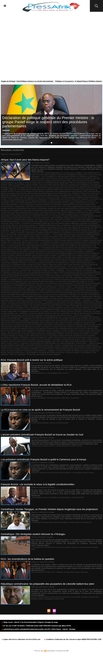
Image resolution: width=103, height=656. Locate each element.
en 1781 (17, 236)
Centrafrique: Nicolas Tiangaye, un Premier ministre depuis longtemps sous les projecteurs (49, 509)
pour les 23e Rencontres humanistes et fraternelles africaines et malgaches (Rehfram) (58, 324)
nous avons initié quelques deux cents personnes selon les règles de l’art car (59, 321)
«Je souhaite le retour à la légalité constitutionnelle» (51, 497)
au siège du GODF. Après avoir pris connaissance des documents (70, 190)
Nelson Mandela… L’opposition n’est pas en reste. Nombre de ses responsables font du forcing (44, 319)
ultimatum (84, 572)
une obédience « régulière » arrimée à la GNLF (52, 351)
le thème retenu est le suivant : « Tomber (16, 298)
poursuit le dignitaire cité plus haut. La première (24, 326)
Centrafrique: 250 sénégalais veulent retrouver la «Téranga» (33, 534)
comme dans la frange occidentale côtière (17, 212)
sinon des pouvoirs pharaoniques (80, 338)
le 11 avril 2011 (59, 285)
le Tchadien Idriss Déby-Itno (89, 296)
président (65, 446)
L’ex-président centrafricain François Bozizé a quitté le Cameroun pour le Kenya (43, 459)
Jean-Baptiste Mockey (91, 272)
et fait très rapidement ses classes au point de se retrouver (37, 250)
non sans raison (95, 319)
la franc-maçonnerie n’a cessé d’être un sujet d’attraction (78, 283)
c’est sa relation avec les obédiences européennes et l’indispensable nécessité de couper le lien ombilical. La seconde (53, 199)
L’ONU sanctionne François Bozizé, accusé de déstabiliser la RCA (36, 385)
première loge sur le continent (87, 326)
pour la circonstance (16, 324)
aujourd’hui (49, 191)
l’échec (56, 274)
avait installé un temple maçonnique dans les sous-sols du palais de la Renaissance (50, 192)
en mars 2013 (61, 238)
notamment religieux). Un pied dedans (15, 321)
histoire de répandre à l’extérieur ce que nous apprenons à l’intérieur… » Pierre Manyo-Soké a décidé (50, 260)
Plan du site (38, 651)
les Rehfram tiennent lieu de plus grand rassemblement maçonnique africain (37, 304)
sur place (4, 341)
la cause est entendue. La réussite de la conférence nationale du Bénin (50, 280)
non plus (84, 319)
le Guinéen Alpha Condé (45, 296)
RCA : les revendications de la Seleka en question (27, 559)
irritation (47, 572)
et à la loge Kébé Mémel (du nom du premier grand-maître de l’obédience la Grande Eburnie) (57, 246)
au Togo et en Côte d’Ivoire (34, 191)
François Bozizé (7, 257)
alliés (69, 180)
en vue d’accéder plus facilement (20, 244)
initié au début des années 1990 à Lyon (57, 265)
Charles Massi (84, 208)
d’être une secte (50, 214)
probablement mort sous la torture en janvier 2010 (78, 328)
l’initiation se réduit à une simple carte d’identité (54, 276)
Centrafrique (36, 522)
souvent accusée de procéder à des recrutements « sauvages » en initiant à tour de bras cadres (49, 339)
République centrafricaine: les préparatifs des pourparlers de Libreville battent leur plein (47, 584)
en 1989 (24, 236)
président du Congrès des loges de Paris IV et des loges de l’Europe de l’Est (29, 328)
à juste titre (92, 177)
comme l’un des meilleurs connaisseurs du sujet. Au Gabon (77, 212)
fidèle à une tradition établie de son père (82, 255)
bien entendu (29, 197)
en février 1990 (69, 236)
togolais (48, 341)
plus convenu (60, 323)
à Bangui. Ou (81, 175)
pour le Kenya (88, 473)
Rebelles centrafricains (90, 597)
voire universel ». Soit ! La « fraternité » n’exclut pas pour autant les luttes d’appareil (48, 353)
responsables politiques (55, 334)
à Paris (60, 178)
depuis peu (46, 223)
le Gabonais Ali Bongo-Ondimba (23, 296)
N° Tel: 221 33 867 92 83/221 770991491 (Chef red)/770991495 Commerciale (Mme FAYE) (37, 626)
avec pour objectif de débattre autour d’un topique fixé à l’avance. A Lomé (59, 195)
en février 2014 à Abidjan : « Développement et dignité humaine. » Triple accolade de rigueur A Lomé (49, 237)
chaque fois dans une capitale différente (63, 208)
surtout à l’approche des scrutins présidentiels (26, 341)
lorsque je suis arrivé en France (13, 309)
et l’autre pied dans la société (71, 250)
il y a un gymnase (15, 265)
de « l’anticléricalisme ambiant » (22, 220)
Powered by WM (63, 651)
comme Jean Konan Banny (44, 212)
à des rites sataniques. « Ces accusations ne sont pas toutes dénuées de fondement (66, 176)
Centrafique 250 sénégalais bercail (44, 547)
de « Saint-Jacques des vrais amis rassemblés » (54, 220)
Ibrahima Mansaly (38, 388)
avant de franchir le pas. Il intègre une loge (69, 193)
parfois (42, 323)
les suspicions (96, 308)
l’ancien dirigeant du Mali (10, 274)
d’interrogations (88, 216)
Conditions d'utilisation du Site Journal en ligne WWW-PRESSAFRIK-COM (73, 639)
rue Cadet (93, 334)
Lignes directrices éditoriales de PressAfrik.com (21, 639)
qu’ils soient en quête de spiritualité (31, 330)
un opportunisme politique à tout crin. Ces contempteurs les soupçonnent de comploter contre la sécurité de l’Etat (49, 346)
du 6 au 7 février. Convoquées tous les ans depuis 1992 (30, 229)
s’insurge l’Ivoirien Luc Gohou (12, 336)
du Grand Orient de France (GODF (64, 229)
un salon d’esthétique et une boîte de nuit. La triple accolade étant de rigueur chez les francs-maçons (59, 349)
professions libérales (9, 330)
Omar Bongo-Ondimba (30, 323)
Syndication (51, 651)
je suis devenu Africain (73, 272)
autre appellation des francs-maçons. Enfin (70, 191)
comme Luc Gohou (8, 214)
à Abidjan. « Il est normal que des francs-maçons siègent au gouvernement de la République (65, 174)
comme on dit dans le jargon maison (29, 214)
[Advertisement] (51, 45)
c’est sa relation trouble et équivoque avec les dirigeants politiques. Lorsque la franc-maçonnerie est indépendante (51, 200)
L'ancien (58, 446)
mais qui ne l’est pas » (64, 315)
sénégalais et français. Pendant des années (36, 338)
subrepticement (93, 339)
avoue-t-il (91, 195)
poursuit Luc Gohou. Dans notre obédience (59, 326)
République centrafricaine (54, 599)
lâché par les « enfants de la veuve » (39, 285)
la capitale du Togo (15, 280)
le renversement (62, 423)
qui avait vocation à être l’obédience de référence (26, 332)
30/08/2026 (6, 130)
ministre (75, 547)
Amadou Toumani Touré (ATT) (57, 184)
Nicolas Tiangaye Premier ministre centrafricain (73, 522)
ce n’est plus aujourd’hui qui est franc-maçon (79, 206)
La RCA (52, 423)
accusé (34, 398)
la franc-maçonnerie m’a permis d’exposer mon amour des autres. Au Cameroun (47, 282)
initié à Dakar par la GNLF (32, 265)
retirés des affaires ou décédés (77, 334)
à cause (90, 175)
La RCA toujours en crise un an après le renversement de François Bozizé (40, 409)
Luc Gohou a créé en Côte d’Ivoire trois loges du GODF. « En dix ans (65, 311)
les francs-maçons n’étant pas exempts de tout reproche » (71, 298)
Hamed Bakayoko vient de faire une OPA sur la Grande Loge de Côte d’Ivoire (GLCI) (50, 259)
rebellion (59, 572)
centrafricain (36, 446)
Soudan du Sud (76, 446)
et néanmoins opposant (37, 251)
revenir (65, 373)
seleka (77, 572)
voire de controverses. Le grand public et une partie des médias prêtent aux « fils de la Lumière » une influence (49, 353)
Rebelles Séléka (37, 599)
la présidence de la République (12, 285)
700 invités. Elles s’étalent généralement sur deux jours (52, 173)
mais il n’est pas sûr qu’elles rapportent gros (39, 315)
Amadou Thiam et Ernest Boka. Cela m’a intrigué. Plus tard (23, 184)
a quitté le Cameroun (39, 473)
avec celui (90, 193)
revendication (68, 572)
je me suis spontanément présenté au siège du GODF (44, 272)
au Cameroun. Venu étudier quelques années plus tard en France (50, 188)
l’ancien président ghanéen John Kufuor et (36, 274)
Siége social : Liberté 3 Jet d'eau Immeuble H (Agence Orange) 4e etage (30, 622)
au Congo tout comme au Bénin (88, 188)
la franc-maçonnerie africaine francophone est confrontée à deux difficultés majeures (54, 281)
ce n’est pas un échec (53, 206)
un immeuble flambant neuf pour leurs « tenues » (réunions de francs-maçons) (54, 345)
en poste (70, 238)
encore (36, 244)
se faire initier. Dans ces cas (35, 336)
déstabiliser (42, 398)
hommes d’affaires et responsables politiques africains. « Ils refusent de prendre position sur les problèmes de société (47, 262)
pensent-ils (50, 323)
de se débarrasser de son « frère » (47, 221)
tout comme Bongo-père (65, 343)
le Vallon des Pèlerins (40, 298)
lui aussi (33, 313)
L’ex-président (76, 473)
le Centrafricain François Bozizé (78, 285)
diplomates (75, 223)
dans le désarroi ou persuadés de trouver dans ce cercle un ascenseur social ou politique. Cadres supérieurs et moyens (50, 217)
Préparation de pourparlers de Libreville (65, 597)
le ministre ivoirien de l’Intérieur (67, 296)
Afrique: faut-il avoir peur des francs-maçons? (25, 159)
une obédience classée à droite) (83, 351)
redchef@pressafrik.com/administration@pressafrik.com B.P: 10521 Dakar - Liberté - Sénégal (39, 629)
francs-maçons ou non (22, 257)
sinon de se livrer (60, 338)
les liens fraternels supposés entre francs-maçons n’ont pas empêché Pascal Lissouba (51, 299)
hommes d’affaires (68, 261)
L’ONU (62, 398)
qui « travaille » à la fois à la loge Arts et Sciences (67, 330)
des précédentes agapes (60, 223)
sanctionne (74, 398)
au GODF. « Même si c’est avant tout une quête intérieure (22, 190)
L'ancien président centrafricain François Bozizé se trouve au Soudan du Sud (42, 434)
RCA (60, 373)
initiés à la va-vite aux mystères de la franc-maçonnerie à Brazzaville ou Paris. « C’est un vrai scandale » (46, 266)
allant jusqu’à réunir (59, 180)
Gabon (46, 597)
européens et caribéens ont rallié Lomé (61, 251)
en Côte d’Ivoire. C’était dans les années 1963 (45, 236)
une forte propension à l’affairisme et (20, 351)
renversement (84, 547)
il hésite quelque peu (83, 263)
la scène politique (51, 373)
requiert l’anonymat (37, 334)
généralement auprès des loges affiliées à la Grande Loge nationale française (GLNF (64, 257)
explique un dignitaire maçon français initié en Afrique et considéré (40, 255)
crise (33, 423)
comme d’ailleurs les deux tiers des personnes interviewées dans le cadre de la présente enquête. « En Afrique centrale (53, 210)
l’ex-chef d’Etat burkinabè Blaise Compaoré (76, 274)
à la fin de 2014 (51, 178)
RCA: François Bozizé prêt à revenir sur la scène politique (32, 360)
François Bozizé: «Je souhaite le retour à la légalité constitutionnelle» (38, 484)
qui (46, 330)
